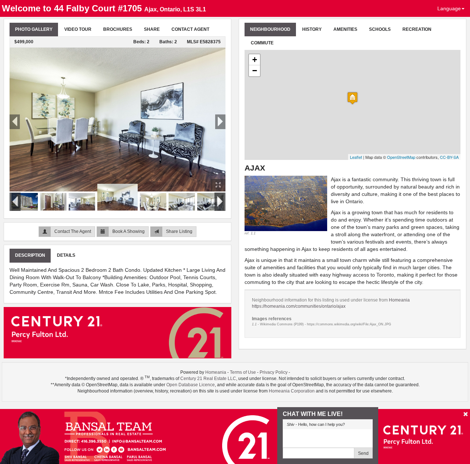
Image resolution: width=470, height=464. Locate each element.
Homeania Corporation (292, 391)
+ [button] (254, 59)
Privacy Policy (274, 372)
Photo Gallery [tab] (34, 29)
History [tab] (312, 29)
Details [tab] (66, 255)
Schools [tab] (380, 29)
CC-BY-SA (449, 157)
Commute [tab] (262, 42)
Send (363, 453)
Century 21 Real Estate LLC (208, 378)
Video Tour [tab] (77, 29)
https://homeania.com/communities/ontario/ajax (299, 306)
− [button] (254, 70)
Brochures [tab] (117, 29)
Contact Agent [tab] (190, 29)
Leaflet (356, 157)
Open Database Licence (190, 384)
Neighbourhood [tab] (270, 29)
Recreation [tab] (416, 29)
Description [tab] (30, 255)
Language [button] (449, 8)
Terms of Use (243, 372)
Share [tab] (152, 29)
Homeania (399, 300)
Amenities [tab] (345, 29)
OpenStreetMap (401, 157)
